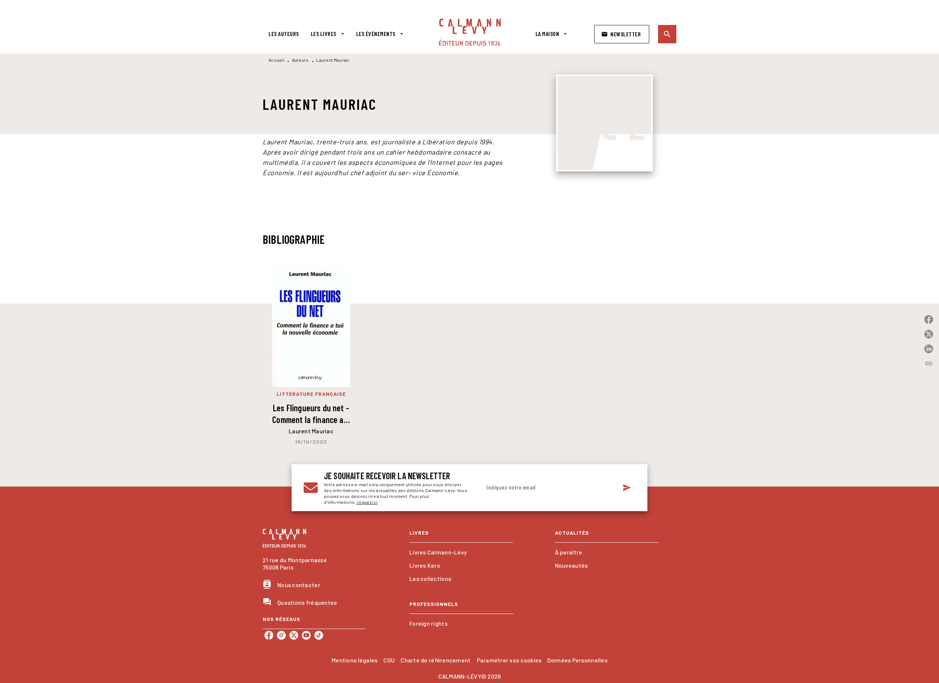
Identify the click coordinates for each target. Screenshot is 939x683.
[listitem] (269, 635)
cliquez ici (367, 502)
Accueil (276, 59)
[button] (621, 34)
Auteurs (300, 59)
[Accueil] (470, 32)
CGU (389, 660)
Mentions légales (354, 660)
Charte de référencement (436, 660)
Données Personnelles (577, 660)
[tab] (284, 34)
